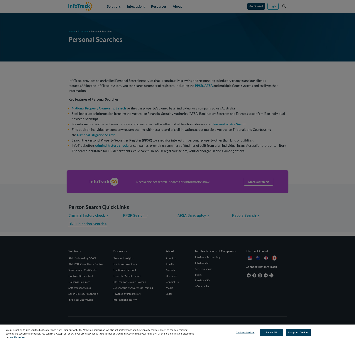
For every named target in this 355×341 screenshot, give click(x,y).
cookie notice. (17, 337)
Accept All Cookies (298, 332)
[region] (177, 333)
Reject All (271, 332)
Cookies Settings (245, 332)
